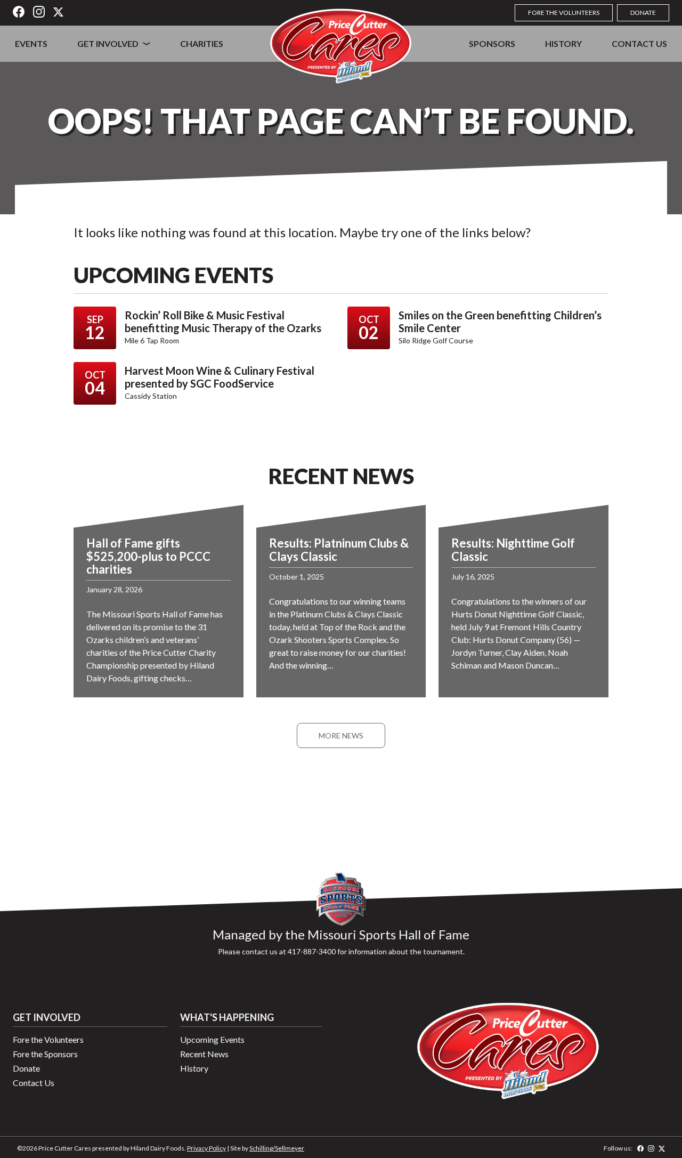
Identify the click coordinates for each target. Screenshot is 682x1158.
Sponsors (492, 43)
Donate (643, 13)
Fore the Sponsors (45, 1054)
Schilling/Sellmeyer (276, 1148)
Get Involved (108, 43)
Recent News (204, 1054)
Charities (201, 43)
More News (341, 735)
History (563, 43)
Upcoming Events (212, 1039)
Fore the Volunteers (563, 13)
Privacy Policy (206, 1148)
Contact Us (639, 43)
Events (31, 43)
